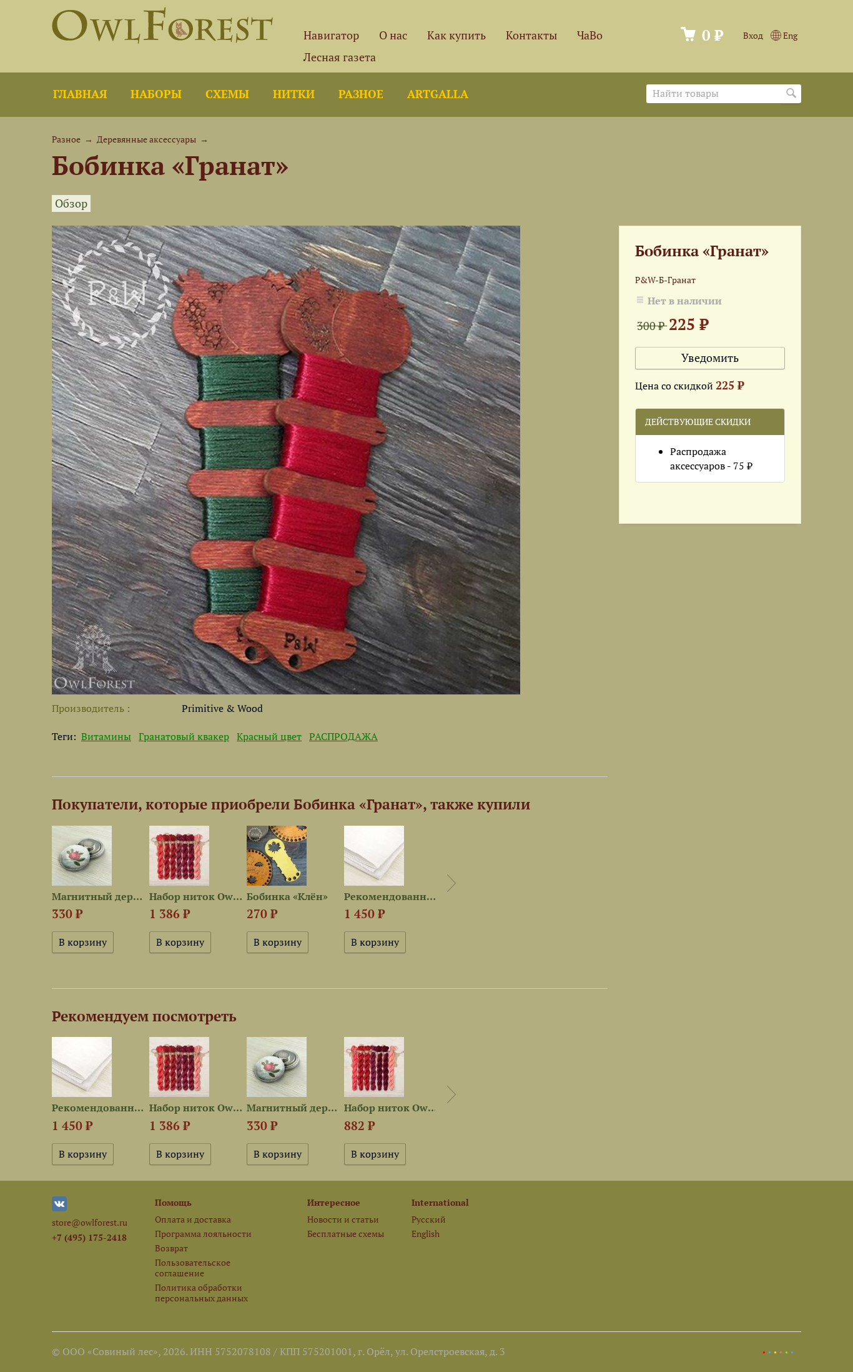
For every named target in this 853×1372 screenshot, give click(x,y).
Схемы (227, 94)
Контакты (531, 35)
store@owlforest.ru (89, 1222)
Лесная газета (339, 57)
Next (451, 883)
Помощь (173, 1202)
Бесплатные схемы (345, 1233)
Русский (429, 1219)
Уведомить (710, 358)
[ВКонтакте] (59, 1207)
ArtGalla (437, 94)
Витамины (106, 736)
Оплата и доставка (193, 1219)
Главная (80, 94)
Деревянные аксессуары (146, 139)
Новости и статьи (343, 1219)
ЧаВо (590, 35)
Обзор (71, 203)
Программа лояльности (203, 1233)
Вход (753, 35)
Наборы (156, 94)
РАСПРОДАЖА (343, 736)
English (426, 1233)
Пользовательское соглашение (192, 1267)
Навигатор (331, 35)
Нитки (294, 94)
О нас (393, 35)
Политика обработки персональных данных (201, 1292)
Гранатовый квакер (184, 736)
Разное (360, 94)
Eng (789, 35)
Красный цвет (269, 736)
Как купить (456, 35)
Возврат (171, 1248)
